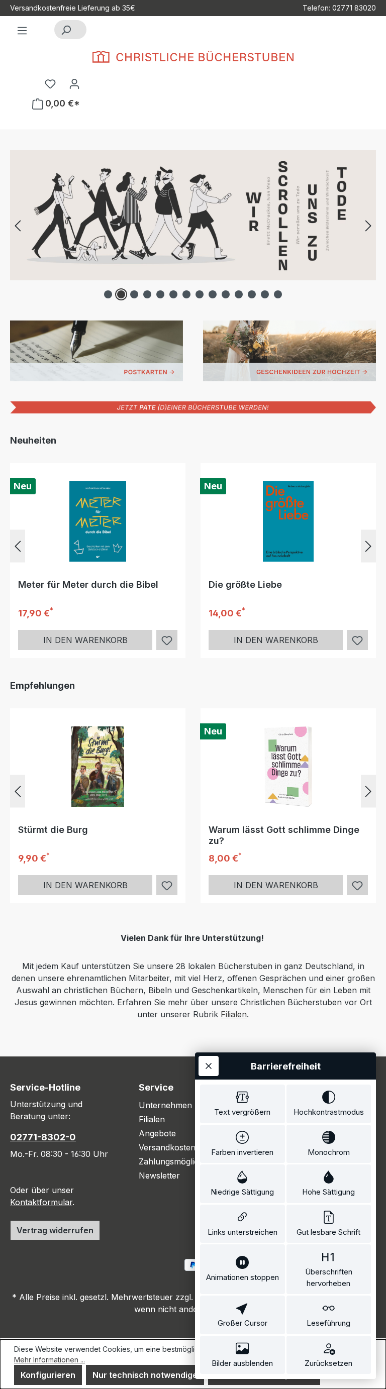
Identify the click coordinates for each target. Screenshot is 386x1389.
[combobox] (81, 29)
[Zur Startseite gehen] (193, 56)
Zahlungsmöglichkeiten (182, 1161)
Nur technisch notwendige (145, 1375)
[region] (193, 225)
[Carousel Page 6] (173, 294)
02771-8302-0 (43, 1137)
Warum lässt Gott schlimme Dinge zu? (284, 835)
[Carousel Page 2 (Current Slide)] (121, 294)
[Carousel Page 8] (200, 294)
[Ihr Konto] (74, 83)
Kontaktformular (41, 1202)
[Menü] (22, 30)
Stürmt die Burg (53, 829)
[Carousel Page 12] (252, 294)
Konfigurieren (48, 1375)
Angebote (157, 1133)
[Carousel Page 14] (278, 294)
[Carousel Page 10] (226, 294)
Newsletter (159, 1175)
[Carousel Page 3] (134, 294)
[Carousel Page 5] (160, 294)
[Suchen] (65, 29)
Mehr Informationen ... (49, 1359)
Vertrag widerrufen (55, 1230)
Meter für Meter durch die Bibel (88, 584)
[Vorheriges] (17, 225)
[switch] (242, 1104)
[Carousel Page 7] (186, 294)
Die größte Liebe (245, 584)
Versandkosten (167, 1147)
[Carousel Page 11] (239, 294)
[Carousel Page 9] (213, 294)
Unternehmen (165, 1105)
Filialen (234, 1014)
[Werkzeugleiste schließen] (209, 1066)
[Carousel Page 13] (265, 294)
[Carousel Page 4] (147, 294)
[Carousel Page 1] (108, 294)
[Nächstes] (368, 225)
